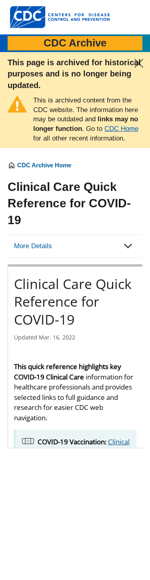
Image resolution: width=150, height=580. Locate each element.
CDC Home (121, 128)
